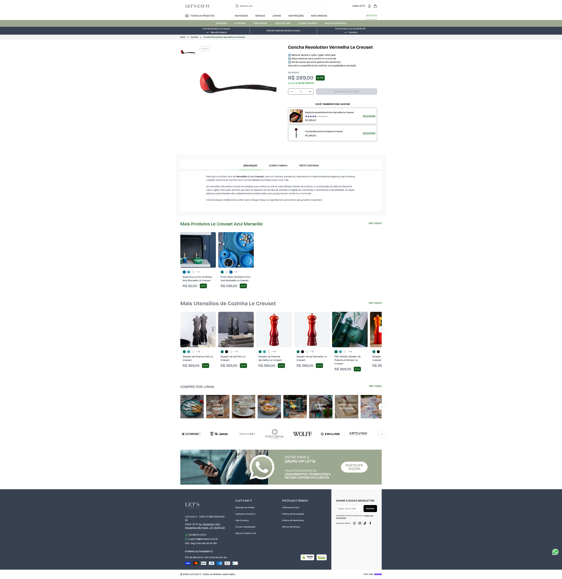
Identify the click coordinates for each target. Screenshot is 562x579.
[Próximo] (382, 329)
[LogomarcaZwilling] (330, 434)
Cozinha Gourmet (307, 23)
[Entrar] (369, 6)
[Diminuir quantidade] (291, 91)
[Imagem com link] (281, 467)
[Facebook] (370, 523)
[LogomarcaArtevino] (358, 434)
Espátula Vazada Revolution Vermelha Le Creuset (329, 112)
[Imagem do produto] (198, 250)
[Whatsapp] (354, 523)
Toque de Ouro (283, 23)
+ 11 (235, 272)
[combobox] (281, 6)
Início (182, 37)
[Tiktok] (365, 523)
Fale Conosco (242, 520)
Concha (194, 37)
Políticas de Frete (290, 507)
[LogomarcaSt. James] (219, 434)
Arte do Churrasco (335, 23)
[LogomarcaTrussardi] (247, 434)
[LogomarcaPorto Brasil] (275, 434)
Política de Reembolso (293, 520)
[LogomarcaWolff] (302, 434)
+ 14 (198, 351)
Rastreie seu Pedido (245, 507)
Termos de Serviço (291, 527)
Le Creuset (240, 23)
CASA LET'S (358, 6)
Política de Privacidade (293, 514)
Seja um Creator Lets (245, 533)
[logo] (197, 6)
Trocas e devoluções (245, 527)
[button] (216, 32)
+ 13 (236, 351)
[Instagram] (359, 523)
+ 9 (197, 272)
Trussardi (221, 23)
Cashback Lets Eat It (245, 514)
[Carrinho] (375, 6)
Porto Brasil (260, 23)
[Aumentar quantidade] (310, 91)
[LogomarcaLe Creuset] (191, 434)
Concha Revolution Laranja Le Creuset (324, 131)
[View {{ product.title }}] (296, 115)
